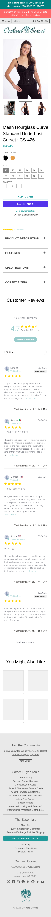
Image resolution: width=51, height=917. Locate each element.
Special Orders (25, 802)
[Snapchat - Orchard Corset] (33, 881)
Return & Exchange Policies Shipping (25, 832)
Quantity (7, 182)
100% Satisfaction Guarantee (25, 829)
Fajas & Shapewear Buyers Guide (25, 788)
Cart (41, 21)
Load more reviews (25, 642)
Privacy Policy (25, 851)
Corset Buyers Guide (25, 784)
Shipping (25, 844)
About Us (25, 825)
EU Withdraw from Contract (26, 838)
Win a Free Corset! (25, 799)
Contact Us (34, 866)
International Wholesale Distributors (25, 810)
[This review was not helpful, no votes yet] (44, 409)
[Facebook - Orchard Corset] (13, 881)
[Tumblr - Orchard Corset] (28, 881)
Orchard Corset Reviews (25, 781)
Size (5, 165)
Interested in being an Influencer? (25, 806)
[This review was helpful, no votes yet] (39, 409)
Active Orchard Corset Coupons (25, 795)
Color (10, 153)
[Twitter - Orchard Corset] (8, 881)
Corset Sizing (25, 777)
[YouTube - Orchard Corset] (42, 881)
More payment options (25, 211)
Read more (31, 398)
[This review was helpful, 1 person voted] (39, 465)
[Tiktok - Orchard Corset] (37, 881)
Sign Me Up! (25, 761)
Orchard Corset (30, 907)
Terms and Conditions (26, 848)
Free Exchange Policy (27, 215)
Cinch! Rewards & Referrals (25, 792)
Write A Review (25, 339)
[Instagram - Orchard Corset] (18, 881)
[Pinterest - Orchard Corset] (23, 881)
